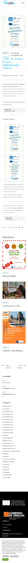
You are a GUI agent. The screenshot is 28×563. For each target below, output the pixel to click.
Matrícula (5, 467)
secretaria (5, 472)
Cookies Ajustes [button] (14, 556)
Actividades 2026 (7, 432)
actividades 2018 (7, 411)
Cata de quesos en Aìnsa (11, 306)
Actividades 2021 (7, 419)
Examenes (5, 456)
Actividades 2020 (17, 55)
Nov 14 (6, 53)
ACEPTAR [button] (5, 559)
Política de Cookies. (11, 553)
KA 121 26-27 (6, 383)
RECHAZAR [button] (5, 556)
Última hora (6, 477)
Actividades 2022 (7, 422)
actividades (15, 53)
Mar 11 (6, 347)
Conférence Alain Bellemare (12, 351)
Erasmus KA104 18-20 (8, 448)
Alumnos (5, 435)
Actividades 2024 (7, 427)
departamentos (7, 438)
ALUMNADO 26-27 (8, 388)
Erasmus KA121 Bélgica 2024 (11, 451)
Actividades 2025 (7, 430)
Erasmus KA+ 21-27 (8, 443)
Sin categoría (6, 475)
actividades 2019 (7, 414)
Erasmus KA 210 (7, 440)
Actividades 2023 (7, 424)
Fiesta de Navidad (8, 276)
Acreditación (6, 406)
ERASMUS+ (5, 454)
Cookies (4, 527)
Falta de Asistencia (8, 459)
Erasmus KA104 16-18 (8, 446)
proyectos (5, 469)
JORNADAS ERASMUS (8, 461)
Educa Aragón (7, 524)
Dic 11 (5, 273)
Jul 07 (4, 380)
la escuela (5, 464)
